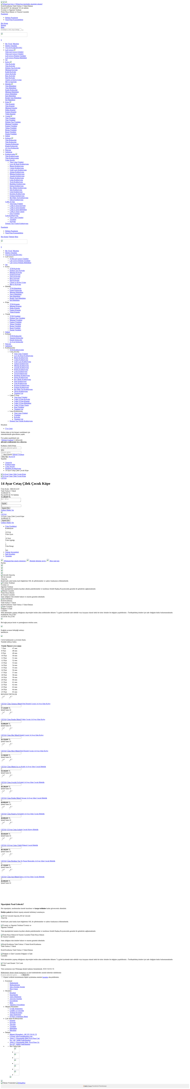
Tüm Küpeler (10, 104)
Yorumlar (8, 556)
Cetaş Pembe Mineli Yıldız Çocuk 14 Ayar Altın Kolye (26, 719)
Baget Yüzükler (10, 132)
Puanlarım (4, 14)
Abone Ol (25, 975)
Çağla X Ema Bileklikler (18, 210)
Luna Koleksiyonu (11, 216)
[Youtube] (16, 1063)
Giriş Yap (5, 457)
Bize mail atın (54, 561)
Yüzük (7, 116)
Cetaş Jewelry (10, 160)
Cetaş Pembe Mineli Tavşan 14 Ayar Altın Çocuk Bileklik (27, 798)
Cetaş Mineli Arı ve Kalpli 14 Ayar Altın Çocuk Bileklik (26, 767)
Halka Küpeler (10, 110)
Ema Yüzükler (15, 214)
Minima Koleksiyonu (17, 174)
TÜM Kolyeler (15, 269)
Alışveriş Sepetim (16, 999)
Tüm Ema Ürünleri (16, 204)
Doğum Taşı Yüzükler (13, 122)
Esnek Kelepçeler (11, 90)
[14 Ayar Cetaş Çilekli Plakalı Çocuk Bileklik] (8, 843)
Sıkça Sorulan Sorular (17, 987)
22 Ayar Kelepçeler (12, 148)
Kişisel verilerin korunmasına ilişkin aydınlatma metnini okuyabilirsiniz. (31, 977)
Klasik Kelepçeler (11, 146)
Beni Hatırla (8, 454)
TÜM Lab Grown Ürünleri (19, 259)
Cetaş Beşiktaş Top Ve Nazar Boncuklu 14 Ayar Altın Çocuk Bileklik (31, 861)
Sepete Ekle (6, 508)
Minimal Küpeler (11, 108)
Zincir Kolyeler (10, 74)
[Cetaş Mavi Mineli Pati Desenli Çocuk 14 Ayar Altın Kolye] (8, 749)
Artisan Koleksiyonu (17, 172)
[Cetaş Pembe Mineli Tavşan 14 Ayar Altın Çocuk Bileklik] (8, 796)
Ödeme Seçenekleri (12, 552)
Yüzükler (13, 219)
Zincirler (13, 1024)
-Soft (85, 1086)
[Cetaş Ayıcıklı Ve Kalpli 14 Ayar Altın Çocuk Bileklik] (8, 780)
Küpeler (12, 1020)
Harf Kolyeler (10, 78)
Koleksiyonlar (10, 154)
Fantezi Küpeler (10, 112)
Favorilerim (14, 1001)
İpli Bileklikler (10, 100)
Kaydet (4, 503)
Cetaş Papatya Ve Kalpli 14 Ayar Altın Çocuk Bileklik (26, 814)
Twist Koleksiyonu (16, 182)
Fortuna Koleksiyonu (17, 196)
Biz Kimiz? (5, 237)
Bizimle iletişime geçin (37, 561)
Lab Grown (9, 50)
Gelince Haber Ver (7, 510)
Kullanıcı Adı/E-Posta (8, 446)
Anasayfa (8, 462)
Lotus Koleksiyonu (16, 180)
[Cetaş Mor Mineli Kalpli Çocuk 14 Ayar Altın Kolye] (8, 733)
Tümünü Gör (18, 393)
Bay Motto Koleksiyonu (18, 188)
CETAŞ (3, 478)
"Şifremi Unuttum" (7, 440)
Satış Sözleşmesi (15, 1015)
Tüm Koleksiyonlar (12, 156)
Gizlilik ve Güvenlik (17, 1011)
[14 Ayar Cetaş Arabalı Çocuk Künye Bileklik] (8, 827)
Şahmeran (8, 152)
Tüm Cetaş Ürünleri (17, 162)
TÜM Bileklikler (15, 288)
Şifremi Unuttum (18, 454)
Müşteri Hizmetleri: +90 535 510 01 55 (23, 1034)
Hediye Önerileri (11, 46)
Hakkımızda (14, 983)
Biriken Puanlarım (11, 18)
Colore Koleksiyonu (17, 168)
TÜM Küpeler (15, 304)
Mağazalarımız (15, 985)
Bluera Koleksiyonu (17, 166)
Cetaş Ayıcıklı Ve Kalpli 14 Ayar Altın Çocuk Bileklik (25, 782)
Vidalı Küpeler (10, 114)
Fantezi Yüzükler (11, 126)
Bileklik (8, 84)
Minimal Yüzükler (11, 124)
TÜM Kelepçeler (16, 336)
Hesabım (13, 993)
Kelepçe (8, 138)
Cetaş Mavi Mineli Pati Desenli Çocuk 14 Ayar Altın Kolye (27, 751)
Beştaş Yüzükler (11, 130)
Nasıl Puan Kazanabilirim (14, 20)
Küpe (7, 102)
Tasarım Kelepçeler (12, 144)
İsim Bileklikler (10, 96)
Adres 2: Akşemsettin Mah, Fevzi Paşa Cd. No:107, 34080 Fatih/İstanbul (24, 1043)
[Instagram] (16, 1052)
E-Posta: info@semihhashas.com (21, 1036)
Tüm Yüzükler (10, 118)
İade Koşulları (10, 554)
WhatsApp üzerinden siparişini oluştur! (28, 4)
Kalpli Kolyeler (10, 72)
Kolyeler (13, 221)
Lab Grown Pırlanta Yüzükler (15, 56)
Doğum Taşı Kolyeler (12, 68)
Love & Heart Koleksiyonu (19, 164)
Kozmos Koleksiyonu (17, 194)
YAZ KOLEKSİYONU (13, 48)
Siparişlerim (14, 995)
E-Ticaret (89, 1086)
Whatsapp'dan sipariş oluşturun (15, 561)
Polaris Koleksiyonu (17, 178)
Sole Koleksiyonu (16, 190)
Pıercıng (8, 150)
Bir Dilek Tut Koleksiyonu (19, 198)
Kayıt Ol (12, 457)
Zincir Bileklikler (11, 94)
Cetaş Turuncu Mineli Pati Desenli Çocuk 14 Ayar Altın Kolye (28, 704)
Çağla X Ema (10, 202)
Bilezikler (13, 1030)
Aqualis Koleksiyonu (17, 176)
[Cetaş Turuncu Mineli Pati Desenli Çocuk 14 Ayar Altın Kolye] (8, 702)
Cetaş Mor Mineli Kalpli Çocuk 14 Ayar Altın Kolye (25, 735)
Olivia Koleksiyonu (16, 200)
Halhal (7, 136)
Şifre (2, 450)
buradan (45, 977)
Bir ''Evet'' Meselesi (12, 44)
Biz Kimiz (4, 23)
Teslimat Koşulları (16, 1013)
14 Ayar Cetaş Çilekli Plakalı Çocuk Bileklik (22, 845)
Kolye (7, 62)
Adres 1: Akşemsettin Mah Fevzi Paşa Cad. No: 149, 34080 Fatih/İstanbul (25, 1039)
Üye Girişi (9, 428)
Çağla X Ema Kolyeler (18, 206)
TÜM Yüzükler (15, 316)
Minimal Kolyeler (11, 70)
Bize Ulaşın (14, 989)
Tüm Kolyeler (10, 64)
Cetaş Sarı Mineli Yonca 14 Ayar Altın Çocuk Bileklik (25, 877)
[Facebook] (16, 1058)
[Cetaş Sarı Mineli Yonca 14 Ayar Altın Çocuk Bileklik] (8, 875)
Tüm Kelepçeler (10, 140)
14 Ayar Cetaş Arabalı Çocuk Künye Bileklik (22, 829)
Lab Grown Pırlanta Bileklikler (16, 58)
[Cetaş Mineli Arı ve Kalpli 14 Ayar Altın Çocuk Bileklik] (8, 765)
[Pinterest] (16, 1069)
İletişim (3, 25)
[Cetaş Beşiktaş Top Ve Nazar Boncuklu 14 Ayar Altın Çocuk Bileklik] (8, 859)
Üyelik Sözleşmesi (16, 1009)
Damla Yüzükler (11, 134)
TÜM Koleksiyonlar (17, 350)
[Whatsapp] (16, 1075)
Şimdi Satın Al (6, 710)
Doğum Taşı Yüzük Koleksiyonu (16, 223)
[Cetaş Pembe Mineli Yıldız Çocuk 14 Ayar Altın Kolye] (8, 717)
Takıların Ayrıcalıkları (17, 1005)
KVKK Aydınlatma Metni (19, 1016)
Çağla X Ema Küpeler (17, 208)
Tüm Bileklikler (10, 86)
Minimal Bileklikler (12, 92)
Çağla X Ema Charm (17, 212)
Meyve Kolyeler (11, 82)
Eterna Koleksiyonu (17, 186)
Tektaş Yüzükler (11, 128)
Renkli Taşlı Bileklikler (13, 98)
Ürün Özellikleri (11, 526)
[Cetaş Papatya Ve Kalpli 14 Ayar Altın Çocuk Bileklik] (8, 812)
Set (6, 60)
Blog (2, 27)
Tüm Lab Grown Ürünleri (14, 52)
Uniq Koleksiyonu (16, 192)
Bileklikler (13, 1028)
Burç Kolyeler (10, 76)
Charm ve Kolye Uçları (13, 80)
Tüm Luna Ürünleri (16, 217)
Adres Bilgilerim (15, 997)
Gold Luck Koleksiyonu (18, 170)
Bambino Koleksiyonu (17, 184)
